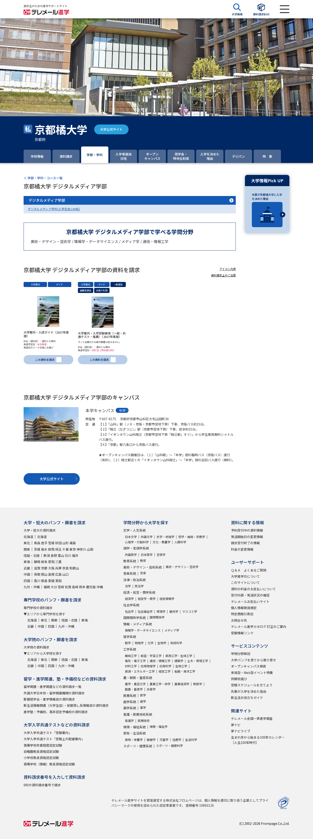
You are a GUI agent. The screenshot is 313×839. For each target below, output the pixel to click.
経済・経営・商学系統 (139, 592)
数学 (128, 643)
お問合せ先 (239, 620)
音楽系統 (129, 573)
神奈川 (81, 549)
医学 (143, 695)
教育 (143, 560)
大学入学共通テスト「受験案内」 (48, 732)
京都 (44, 568)
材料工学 (131, 666)
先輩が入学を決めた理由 (248, 691)
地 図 (122, 410)
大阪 (51, 568)
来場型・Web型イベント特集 (252, 672)
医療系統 (129, 695)
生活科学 (191, 739)
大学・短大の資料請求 (40, 530)
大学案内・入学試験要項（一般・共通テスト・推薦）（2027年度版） (102, 335)
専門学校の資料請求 (38, 607)
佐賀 (68, 587)
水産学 (151, 689)
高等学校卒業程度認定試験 (43, 745)
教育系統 (129, 561)
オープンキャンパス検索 (248, 666)
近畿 (27, 568)
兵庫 (58, 568)
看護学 (129, 720)
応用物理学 (148, 666)
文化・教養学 (161, 542)
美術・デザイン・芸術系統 (142, 567)
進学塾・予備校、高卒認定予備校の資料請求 (56, 711)
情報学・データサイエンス (143, 630)
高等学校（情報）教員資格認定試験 (49, 764)
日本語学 (147, 554)
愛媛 (51, 580)
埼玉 (58, 549)
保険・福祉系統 (134, 727)
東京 (72, 549)
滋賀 (37, 568)
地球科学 (176, 643)
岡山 (44, 574)
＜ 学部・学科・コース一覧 (43, 178)
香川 (37, 580)
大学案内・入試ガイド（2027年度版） (46, 334)
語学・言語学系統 (136, 548)
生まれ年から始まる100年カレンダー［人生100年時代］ (258, 740)
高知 (58, 580)
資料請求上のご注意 (223, 275)
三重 (58, 561)
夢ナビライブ (240, 731)
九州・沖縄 (32, 587)
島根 (51, 574)
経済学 (129, 598)
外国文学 (147, 537)
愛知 (51, 561)
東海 (27, 561)
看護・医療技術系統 (137, 714)
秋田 (58, 543)
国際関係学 (157, 617)
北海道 (28, 536)
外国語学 (131, 554)
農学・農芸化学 (135, 684)
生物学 (161, 643)
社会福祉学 (145, 611)
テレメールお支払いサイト (250, 601)
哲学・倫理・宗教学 (191, 537)
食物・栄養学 (134, 739)
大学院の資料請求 (36, 647)
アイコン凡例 (228, 269)
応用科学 (165, 666)
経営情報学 (166, 598)
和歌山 (74, 568)
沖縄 (99, 587)
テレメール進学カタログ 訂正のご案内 (258, 626)
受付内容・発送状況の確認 (250, 595)
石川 (68, 555)
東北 (27, 543)
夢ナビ (236, 725)
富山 (61, 555)
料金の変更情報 (242, 549)
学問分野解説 (240, 653)
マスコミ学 (189, 611)
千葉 (65, 549)
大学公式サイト (111, 129)
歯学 (143, 701)
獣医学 (197, 684)
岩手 (44, 543)
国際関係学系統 (134, 617)
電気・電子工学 (135, 661)
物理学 (139, 643)
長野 (54, 555)
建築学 (178, 661)
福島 (72, 543)
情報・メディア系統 (137, 624)
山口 (65, 574)
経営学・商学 (147, 598)
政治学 (139, 586)
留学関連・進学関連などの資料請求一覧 (52, 686)
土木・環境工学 (197, 661)
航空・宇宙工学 (151, 656)
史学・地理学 (165, 537)
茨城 (37, 549)
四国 (27, 580)
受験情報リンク (242, 633)
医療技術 (144, 720)
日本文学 (131, 537)
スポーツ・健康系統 (137, 746)
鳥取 (37, 574)
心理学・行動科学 (137, 542)
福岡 (47, 587)
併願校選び (239, 678)
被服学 (151, 739)
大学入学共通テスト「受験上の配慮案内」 (54, 739)
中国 (27, 574)
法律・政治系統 (134, 579)
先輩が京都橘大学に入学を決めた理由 (267, 197)
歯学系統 (129, 701)
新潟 (47, 555)
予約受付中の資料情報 (247, 530)
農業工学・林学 (160, 684)
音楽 (143, 573)
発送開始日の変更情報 (247, 536)
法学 (128, 586)
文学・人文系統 (134, 530)
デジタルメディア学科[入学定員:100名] (54, 209)
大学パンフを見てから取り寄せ (253, 660)
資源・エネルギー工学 (140, 671)
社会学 (129, 611)
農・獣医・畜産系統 (137, 677)
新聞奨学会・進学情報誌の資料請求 (49, 699)
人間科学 (180, 542)
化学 (151, 643)
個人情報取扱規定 (244, 607)
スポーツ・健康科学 (169, 745)
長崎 (75, 587)
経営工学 (164, 671)
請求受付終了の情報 (245, 543)
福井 (75, 555)
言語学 (160, 554)
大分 (54, 587)
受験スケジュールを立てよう (251, 685)
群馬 (51, 549)
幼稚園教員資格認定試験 (41, 751)
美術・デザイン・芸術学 (182, 567)
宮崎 (61, 587)
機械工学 (131, 656)
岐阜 (44, 561)
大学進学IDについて (245, 576)
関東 (27, 549)
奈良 (65, 568)
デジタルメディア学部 (47, 200)
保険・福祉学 (158, 726)
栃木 (44, 549)
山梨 (90, 549)
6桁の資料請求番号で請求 (42, 785)
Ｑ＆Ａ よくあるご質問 (248, 570)
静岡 (37, 561)
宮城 (51, 543)
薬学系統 (129, 708)
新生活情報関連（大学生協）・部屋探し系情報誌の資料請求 (66, 705)
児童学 (163, 739)
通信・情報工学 (160, 661)
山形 (65, 543)
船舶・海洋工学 (184, 671)
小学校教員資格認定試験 (41, 757)
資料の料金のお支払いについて (253, 589)
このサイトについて (245, 582)
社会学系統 (131, 605)
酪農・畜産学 (134, 689)
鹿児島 (91, 587)
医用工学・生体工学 (178, 656)
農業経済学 (181, 684)
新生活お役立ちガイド (247, 697)
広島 (58, 574)
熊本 (82, 587)
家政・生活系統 (134, 733)
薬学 (143, 707)
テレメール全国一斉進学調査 (252, 718)
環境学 (160, 611)
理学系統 (129, 636)
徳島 (44, 580)
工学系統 (129, 649)
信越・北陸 (32, 555)
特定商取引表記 (242, 614)
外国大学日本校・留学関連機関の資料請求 (54, 693)
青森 (37, 543)
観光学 (173, 611)
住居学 (176, 739)
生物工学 (181, 666)
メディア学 (172, 630)
